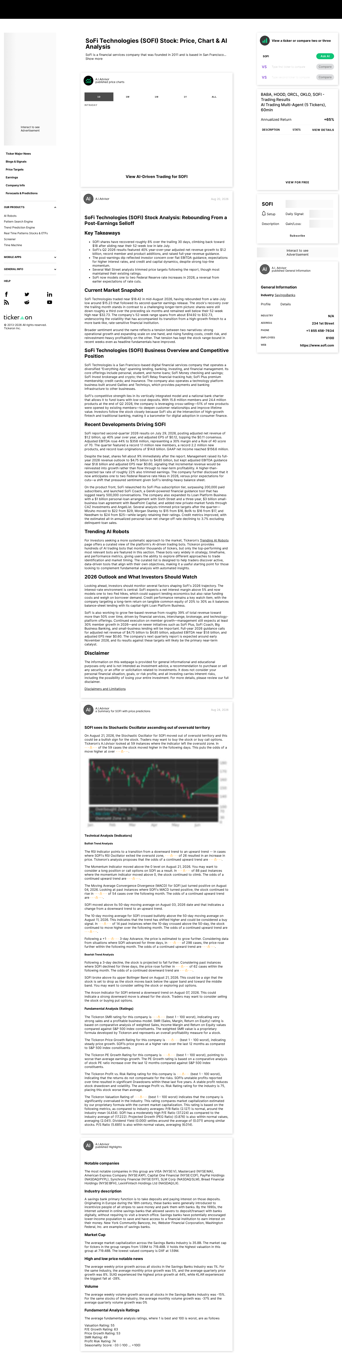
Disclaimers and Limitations (105, 689)
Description (270, 224)
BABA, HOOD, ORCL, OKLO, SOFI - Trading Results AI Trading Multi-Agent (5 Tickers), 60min (293, 102)
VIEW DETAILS (323, 129)
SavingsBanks (285, 295)
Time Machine (13, 245)
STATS (297, 129)
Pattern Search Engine (18, 221)
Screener (10, 239)
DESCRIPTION (271, 129)
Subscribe (297, 235)
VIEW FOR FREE (297, 182)
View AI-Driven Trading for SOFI (157, 176)
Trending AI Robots (214, 540)
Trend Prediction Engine (19, 227)
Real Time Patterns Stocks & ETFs (26, 233)
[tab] (99, 96)
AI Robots (10, 215)
